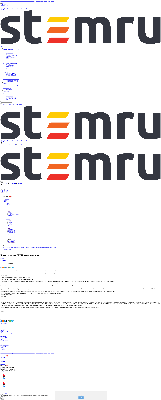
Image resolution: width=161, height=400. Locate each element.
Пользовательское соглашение (7, 350)
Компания (10, 221)
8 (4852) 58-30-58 (4, 5)
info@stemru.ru (7, 249)
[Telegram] (13, 267)
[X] (6, 267)
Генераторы (3, 336)
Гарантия (2, 344)
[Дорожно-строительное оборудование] (12, 48)
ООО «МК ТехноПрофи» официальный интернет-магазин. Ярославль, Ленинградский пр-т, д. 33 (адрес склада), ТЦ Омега (27, 1)
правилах (91, 394)
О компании (3, 325)
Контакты (3, 364)
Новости (2, 348)
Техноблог (3, 349)
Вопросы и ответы (4, 345)
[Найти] (1, 103)
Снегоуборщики (4, 337)
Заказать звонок (4, 192)
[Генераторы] (12, 71)
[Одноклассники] (3, 267)
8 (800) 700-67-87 (4, 4)
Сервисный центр (4, 331)
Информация (3, 346)
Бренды (2, 330)
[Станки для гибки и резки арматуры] (12, 78)
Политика (3, 328)
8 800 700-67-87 (4, 368)
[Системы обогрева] (12, 87)
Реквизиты (3, 329)
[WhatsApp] (10, 267)
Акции (2, 347)
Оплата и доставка (4, 340)
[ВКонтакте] (1, 267)
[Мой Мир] (5, 267)
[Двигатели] (12, 82)
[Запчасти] (12, 92)
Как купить (10, 229)
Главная (5, 200)
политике (73, 394)
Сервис (9, 212)
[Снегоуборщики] (12, 90)
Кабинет (7, 199)
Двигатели (3, 339)
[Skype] (12, 267)
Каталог (5, 201)
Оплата (2, 341)
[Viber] (8, 267)
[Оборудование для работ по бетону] (12, 62)
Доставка (2, 342)
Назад (9, 211)
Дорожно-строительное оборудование (9, 333)
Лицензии (3, 327)
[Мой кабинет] (1, 143)
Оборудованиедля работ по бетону (8, 334)
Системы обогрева (4, 338)
